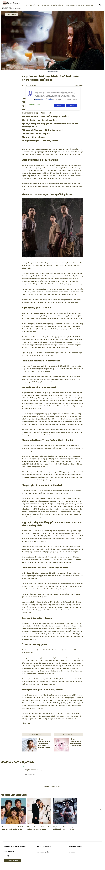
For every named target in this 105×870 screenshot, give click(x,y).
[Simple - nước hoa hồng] (35, 766)
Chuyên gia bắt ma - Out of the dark (39, 120)
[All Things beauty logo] (11, 3)
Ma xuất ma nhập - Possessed (36, 113)
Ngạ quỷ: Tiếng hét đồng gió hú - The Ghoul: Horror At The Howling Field (50, 125)
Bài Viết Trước (36, 735)
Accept (72, 105)
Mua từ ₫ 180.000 (30, 774)
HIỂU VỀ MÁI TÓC (30, 5)
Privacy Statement (47, 99)
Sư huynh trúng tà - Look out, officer (40, 140)
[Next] (100, 774)
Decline (59, 105)
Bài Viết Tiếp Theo (68, 735)
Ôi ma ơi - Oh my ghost (33, 137)
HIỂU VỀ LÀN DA (43, 5)
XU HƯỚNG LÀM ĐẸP (57, 5)
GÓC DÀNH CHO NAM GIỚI (75, 5)
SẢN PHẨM (89, 5)
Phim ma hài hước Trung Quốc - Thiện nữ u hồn (44, 116)
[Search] (100, 5)
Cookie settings (61, 100)
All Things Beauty (30, 85)
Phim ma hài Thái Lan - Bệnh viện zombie (41, 130)
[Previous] (4, 774)
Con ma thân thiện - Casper (35, 133)
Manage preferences (34, 104)
